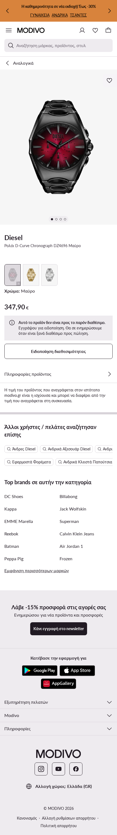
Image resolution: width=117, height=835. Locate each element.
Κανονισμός (27, 818)
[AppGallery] (58, 683)
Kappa (10, 508)
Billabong (68, 496)
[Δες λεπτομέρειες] (109, 374)
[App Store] (77, 670)
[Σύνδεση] (82, 30)
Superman (69, 521)
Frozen (66, 558)
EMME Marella (18, 521)
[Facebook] (75, 768)
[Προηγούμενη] (7, 10)
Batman (11, 546)
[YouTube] (58, 768)
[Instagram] (41, 768)
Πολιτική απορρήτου (59, 825)
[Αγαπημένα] (95, 30)
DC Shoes (13, 496)
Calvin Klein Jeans (77, 533)
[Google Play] (39, 670)
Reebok (11, 533)
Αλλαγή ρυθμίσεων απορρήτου (69, 818)
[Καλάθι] (108, 30)
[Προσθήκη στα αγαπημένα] (110, 80)
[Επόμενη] (109, 10)
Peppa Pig (13, 558)
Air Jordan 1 (71, 546)
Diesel (13, 237)
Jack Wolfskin (73, 508)
